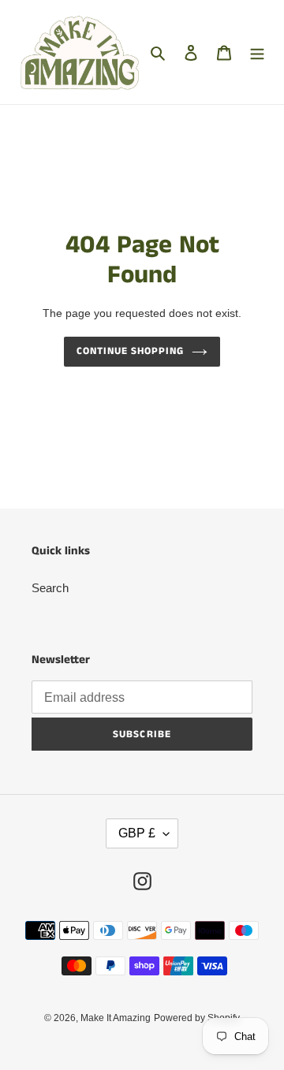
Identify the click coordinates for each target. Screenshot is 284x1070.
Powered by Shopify (197, 1017)
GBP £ (136, 833)
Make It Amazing (115, 1017)
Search (50, 588)
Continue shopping (131, 351)
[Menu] (257, 52)
